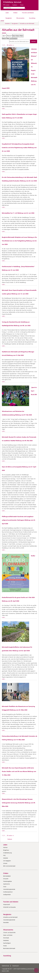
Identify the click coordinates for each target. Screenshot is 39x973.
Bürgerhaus (6, 850)
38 (8, 45)
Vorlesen (9, 839)
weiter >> (11, 45)
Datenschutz (5, 966)
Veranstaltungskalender (9, 889)
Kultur (4, 886)
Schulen (5, 863)
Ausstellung (32, 18)
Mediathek (6, 940)
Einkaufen (5, 878)
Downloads (6, 938)
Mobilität (5, 858)
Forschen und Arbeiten (28, 12)
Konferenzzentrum (8, 892)
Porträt (5, 945)
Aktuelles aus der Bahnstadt (27, 23)
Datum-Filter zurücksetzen (9, 38)
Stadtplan (14, 5)
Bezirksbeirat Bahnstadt (9, 948)
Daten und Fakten (7, 935)
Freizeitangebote (7, 881)
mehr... (4, 108)
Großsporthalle (7, 894)
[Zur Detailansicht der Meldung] (15, 82)
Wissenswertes (20, 18)
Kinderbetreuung (7, 852)
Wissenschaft (6, 904)
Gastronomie (6, 884)
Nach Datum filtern (18, 35)
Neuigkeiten (9, 18)
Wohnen (5, 847)
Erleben (15, 12)
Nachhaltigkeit (7, 943)
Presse (21, 5)
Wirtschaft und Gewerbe (9, 907)
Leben (7, 12)
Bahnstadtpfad (7, 876)
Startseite (7, 23)
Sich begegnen (7, 860)
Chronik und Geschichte (9, 932)
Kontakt (7, 5)
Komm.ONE (5, 971)
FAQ (4, 855)
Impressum (15, 966)
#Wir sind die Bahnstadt (9, 866)
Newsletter (6, 922)
